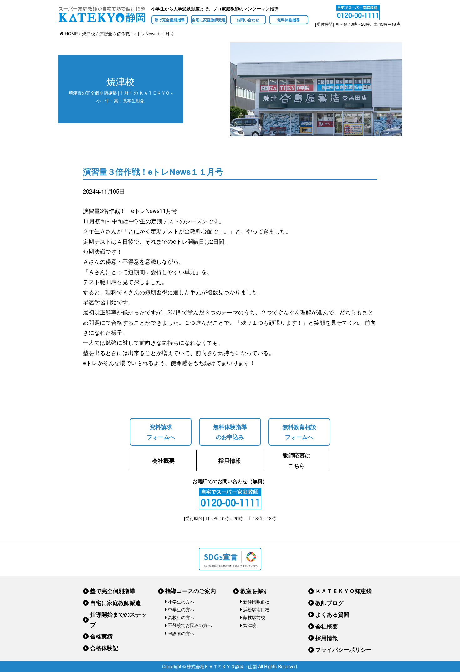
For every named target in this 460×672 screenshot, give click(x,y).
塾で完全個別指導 (170, 20)
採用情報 (229, 461)
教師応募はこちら (297, 460)
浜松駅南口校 (256, 609)
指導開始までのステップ (118, 619)
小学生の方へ (181, 601)
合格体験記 (104, 648)
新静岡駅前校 (256, 601)
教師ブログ (329, 603)
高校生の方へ (181, 617)
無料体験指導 (288, 20)
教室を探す (254, 591)
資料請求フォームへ (161, 432)
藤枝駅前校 (254, 617)
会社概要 (163, 461)
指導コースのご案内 (190, 591)
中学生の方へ (181, 609)
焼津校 (249, 625)
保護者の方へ (181, 633)
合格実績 (101, 636)
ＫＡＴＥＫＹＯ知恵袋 (343, 591)
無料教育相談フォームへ (299, 432)
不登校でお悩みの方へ (190, 625)
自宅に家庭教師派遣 (209, 20)
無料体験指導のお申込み (230, 432)
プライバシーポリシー (343, 649)
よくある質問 (332, 614)
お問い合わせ (248, 20)
